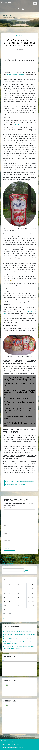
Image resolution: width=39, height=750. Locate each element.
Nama (6, 525)
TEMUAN (20, 35)
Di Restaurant (14, 747)
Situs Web (7, 540)
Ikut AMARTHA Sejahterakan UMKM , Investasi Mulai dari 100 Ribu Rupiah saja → (19, 562)
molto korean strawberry (26, 481)
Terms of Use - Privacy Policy (10, 744)
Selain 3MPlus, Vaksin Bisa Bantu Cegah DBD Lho (19, 639)
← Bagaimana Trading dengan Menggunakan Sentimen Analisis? (17, 558)
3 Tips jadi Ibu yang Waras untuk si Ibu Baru (18, 631)
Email (6, 533)
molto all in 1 (10, 481)
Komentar (7, 508)
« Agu (4, 618)
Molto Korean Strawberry (16, 75)
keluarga (17, 124)
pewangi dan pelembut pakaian (16, 484)
